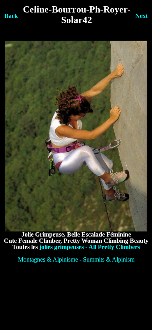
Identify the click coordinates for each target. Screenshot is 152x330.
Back (11, 16)
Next (141, 16)
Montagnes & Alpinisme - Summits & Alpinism (76, 259)
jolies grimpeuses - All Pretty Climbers (89, 247)
